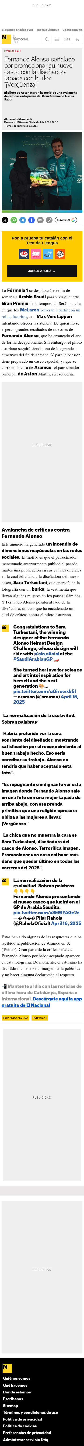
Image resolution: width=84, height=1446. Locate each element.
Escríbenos (13, 1399)
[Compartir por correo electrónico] (40, 220)
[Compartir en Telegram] (22, 220)
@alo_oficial (46, 654)
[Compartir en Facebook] (31, 220)
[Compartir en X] (5, 220)
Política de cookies (20, 1426)
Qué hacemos (15, 1385)
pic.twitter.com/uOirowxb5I (44, 691)
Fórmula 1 (40, 1018)
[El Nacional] (6, 39)
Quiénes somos (16, 1378)
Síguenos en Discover (17, 30)
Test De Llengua (47, 30)
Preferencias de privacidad (27, 1433)
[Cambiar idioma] (67, 39)
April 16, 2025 (66, 923)
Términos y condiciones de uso (30, 1412)
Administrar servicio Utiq (25, 1440)
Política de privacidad (22, 1419)
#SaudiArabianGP (32, 659)
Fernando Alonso (15, 1018)
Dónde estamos (17, 1392)
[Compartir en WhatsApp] (13, 220)
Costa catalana (73, 30)
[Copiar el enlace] (49, 220)
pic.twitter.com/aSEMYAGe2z (46, 913)
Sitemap (10, 1406)
